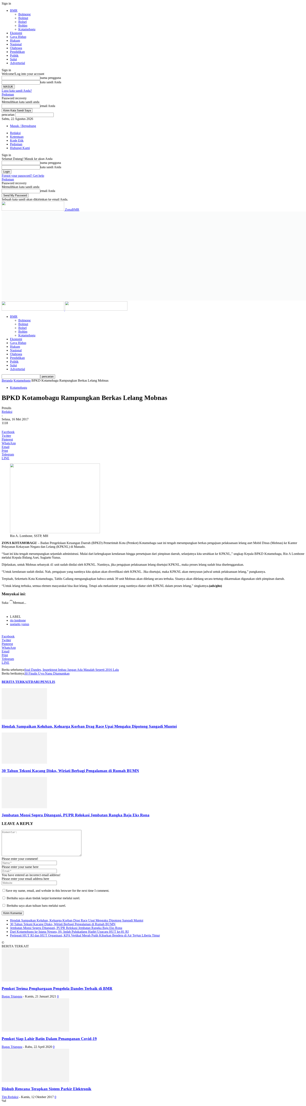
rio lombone (18, 620)
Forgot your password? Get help (23, 175)
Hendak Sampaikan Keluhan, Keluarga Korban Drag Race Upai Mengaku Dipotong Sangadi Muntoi (89, 726)
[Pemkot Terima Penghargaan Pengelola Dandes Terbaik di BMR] (35, 980)
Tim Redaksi (10, 1097)
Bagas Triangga (12, 996)
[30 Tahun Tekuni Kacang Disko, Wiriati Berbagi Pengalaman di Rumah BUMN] (24, 762)
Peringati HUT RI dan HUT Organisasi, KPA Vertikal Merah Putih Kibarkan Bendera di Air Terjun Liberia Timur (85, 935)
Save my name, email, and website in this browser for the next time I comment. (57, 890)
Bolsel (22, 22)
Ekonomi (16, 33)
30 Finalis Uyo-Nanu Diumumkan (47, 673)
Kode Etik (17, 140)
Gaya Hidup (18, 37)
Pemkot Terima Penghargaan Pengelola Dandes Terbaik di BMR (57, 988)
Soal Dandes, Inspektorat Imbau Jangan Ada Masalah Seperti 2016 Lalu (71, 669)
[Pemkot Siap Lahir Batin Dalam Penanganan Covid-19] (35, 1030)
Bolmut (23, 18)
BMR (13, 10)
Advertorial (17, 63)
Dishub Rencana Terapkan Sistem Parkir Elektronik (46, 1089)
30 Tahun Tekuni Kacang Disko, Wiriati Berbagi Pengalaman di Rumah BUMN (70, 770)
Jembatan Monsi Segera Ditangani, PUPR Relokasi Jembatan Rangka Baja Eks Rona (75, 815)
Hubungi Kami (20, 148)
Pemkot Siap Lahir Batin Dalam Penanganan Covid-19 (49, 1038)
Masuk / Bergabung (23, 126)
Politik (14, 55)
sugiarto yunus (19, 624)
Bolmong (24, 14)
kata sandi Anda (50, 82)
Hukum (15, 40)
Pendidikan (17, 52)
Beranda (7, 380)
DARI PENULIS (43, 682)
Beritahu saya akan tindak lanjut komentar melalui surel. (43, 898)
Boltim (22, 25)
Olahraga (16, 48)
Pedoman (8, 94)
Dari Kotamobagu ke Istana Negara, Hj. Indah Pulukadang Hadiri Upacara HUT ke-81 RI (69, 931)
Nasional (16, 44)
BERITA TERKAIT (16, 682)
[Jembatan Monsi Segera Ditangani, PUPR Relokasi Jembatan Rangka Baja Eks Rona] (24, 807)
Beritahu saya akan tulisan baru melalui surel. (36, 905)
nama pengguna (50, 78)
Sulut (13, 59)
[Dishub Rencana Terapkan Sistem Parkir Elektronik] (35, 1081)
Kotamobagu (26, 29)
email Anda (47, 106)
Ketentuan (17, 136)
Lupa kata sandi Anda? (17, 90)
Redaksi (15, 133)
